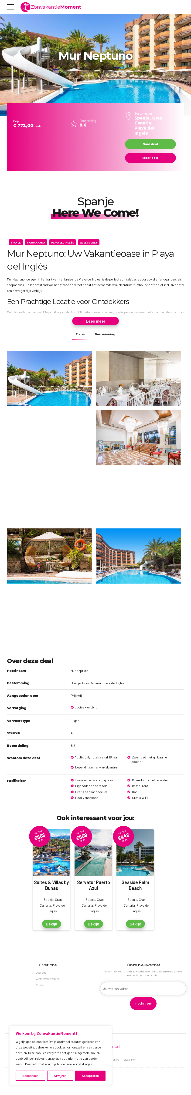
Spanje (16, 242)
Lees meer (95, 321)
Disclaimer (129, 1059)
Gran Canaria (36, 242)
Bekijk (51, 923)
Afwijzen (60, 1076)
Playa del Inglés (62, 242)
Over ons (41, 972)
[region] (60, 1056)
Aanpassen (30, 1076)
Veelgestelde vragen (48, 978)
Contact (41, 985)
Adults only (88, 242)
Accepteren (90, 1076)
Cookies (114, 1059)
